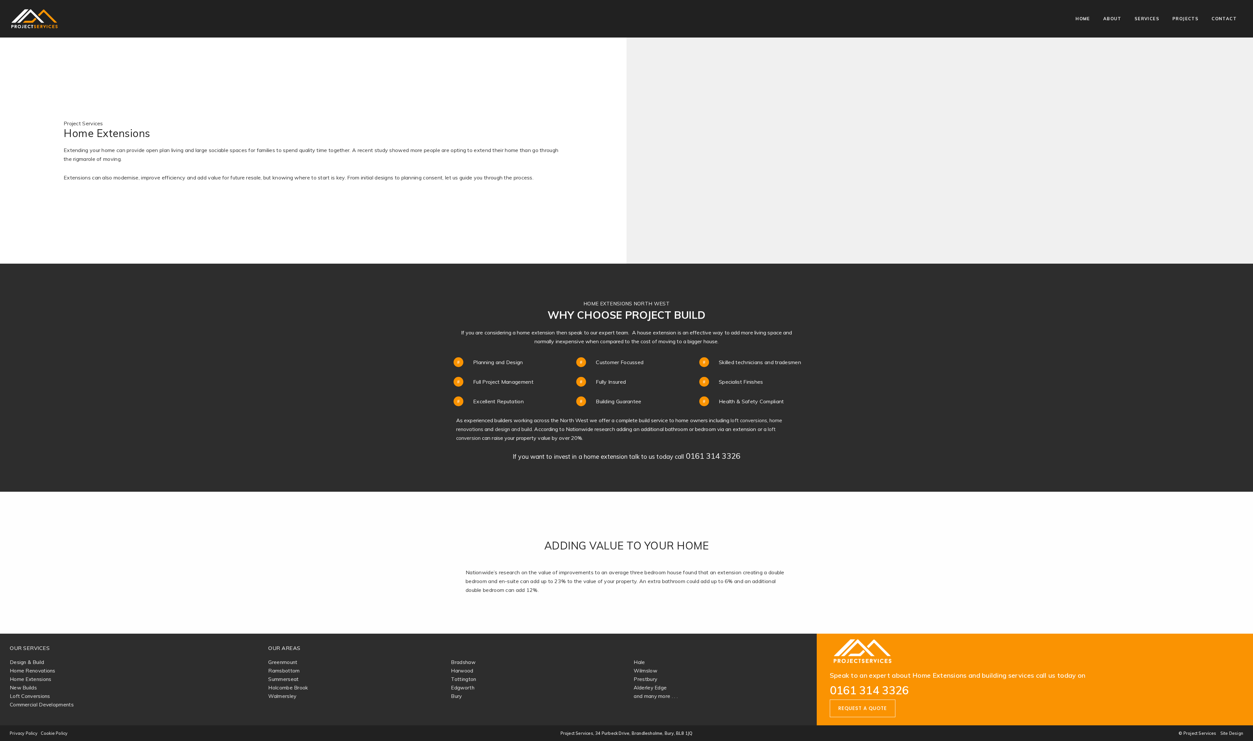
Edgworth (462, 688)
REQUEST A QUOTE (862, 708)
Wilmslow (645, 671)
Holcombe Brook (288, 688)
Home (1082, 18)
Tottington (463, 679)
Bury (456, 696)
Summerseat (283, 679)
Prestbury (645, 679)
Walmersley (282, 696)
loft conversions (749, 420)
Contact (1224, 18)
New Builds (23, 688)
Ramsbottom (284, 671)
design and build (513, 429)
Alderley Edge (650, 688)
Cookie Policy (54, 733)
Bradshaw (463, 662)
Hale (639, 662)
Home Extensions (31, 679)
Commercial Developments (42, 705)
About (1112, 18)
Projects (1185, 18)
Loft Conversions (30, 696)
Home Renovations (32, 671)
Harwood (462, 671)
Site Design (1231, 733)
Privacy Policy (24, 733)
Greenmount (282, 662)
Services (1147, 18)
